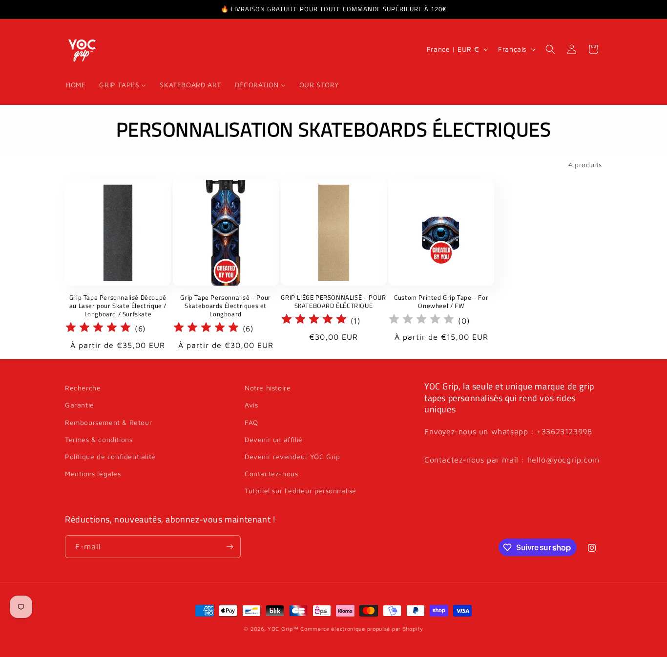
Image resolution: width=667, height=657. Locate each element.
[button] (550, 49)
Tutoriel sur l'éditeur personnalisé (300, 490)
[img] (98, 329)
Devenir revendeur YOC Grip (292, 456)
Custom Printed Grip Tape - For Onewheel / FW (441, 301)
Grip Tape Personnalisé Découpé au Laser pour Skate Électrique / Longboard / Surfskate (118, 305)
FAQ (251, 422)
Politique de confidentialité (110, 456)
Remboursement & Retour (108, 422)
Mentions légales (93, 473)
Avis (251, 405)
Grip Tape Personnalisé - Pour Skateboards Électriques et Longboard (225, 305)
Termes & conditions (98, 439)
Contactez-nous (271, 473)
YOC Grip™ (283, 628)
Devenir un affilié (274, 439)
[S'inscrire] (229, 546)
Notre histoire (268, 388)
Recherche (83, 388)
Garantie (79, 405)
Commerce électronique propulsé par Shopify (361, 628)
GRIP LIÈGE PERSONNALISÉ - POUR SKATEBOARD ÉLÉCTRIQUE (333, 301)
